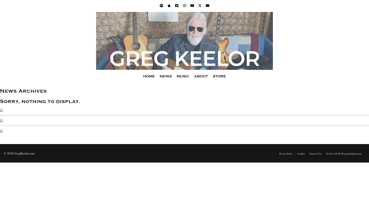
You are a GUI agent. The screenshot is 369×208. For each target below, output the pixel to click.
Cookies (301, 153)
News (166, 76)
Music (183, 76)
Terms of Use (315, 153)
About (201, 76)
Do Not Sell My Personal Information (343, 153)
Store (219, 76)
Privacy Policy (286, 153)
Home (149, 76)
